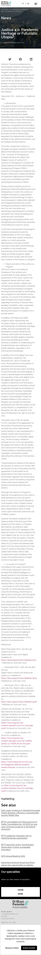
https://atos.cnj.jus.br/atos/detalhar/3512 (18, 660)
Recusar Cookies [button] (12, 948)
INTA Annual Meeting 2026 (13, 856)
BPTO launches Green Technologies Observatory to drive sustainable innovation (17, 847)
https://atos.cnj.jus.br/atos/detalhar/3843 (19, 678)
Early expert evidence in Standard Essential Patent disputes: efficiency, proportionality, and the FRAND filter (20, 813)
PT (23, 4)
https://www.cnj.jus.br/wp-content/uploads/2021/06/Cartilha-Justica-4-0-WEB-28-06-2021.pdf (16, 741)
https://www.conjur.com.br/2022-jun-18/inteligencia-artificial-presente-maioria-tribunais (17, 764)
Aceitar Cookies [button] (29, 948)
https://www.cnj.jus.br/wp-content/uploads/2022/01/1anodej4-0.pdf (17, 725)
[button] (36, 4)
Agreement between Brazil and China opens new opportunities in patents (18, 863)
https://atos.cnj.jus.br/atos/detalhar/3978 (19, 702)
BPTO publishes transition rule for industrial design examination (16, 837)
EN (28, 4)
